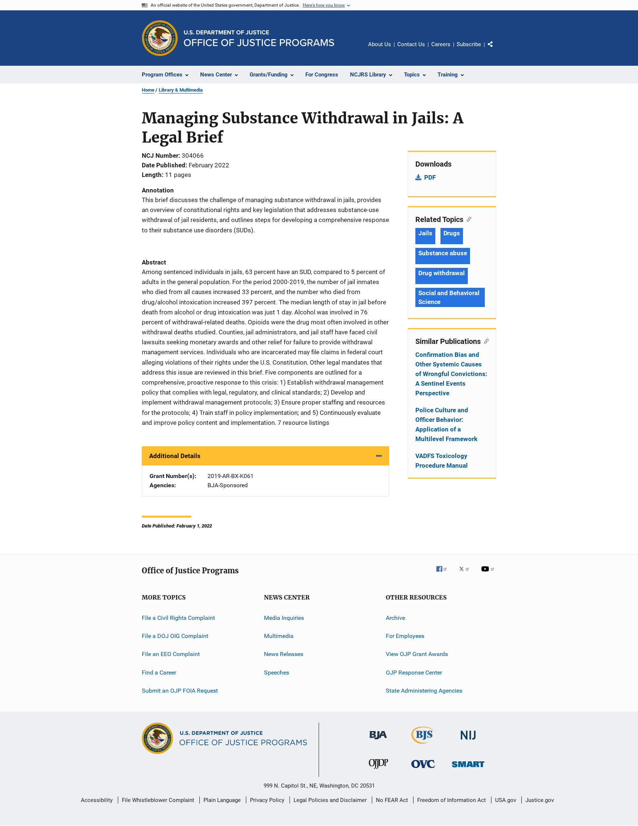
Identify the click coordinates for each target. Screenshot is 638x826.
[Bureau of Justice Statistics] (423, 745)
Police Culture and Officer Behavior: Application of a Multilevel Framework (446, 424)
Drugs (451, 233)
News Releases (283, 654)
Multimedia (279, 635)
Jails (425, 233)
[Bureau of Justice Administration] (378, 740)
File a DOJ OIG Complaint (175, 635)
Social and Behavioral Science (449, 297)
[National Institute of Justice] (468, 741)
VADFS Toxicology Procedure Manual (441, 460)
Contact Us (411, 44)
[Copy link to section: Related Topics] (467, 218)
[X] (467, 574)
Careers (440, 44)
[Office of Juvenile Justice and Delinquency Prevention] (378, 770)
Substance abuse (442, 253)
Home (148, 90)
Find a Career (159, 672)
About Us (379, 44)
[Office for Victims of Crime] (423, 769)
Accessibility (97, 800)
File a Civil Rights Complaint (178, 617)
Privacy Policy (267, 800)
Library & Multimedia (181, 90)
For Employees (405, 635)
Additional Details (174, 456)
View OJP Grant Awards (417, 654)
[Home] (259, 38)
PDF (430, 177)
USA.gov (505, 800)
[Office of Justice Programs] (160, 38)
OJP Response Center (414, 672)
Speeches (276, 672)
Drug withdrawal (441, 273)
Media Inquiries (284, 617)
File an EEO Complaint (171, 654)
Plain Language (222, 800)
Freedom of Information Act (451, 800)
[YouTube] (489, 574)
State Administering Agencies (424, 690)
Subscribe (469, 44)
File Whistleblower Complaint (158, 800)
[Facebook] (444, 574)
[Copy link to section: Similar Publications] (484, 340)
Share (496, 49)
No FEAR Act (392, 800)
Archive (395, 617)
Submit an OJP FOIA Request (180, 690)
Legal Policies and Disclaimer (330, 800)
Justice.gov (539, 800)
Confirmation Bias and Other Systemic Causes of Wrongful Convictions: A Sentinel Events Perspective (451, 374)
